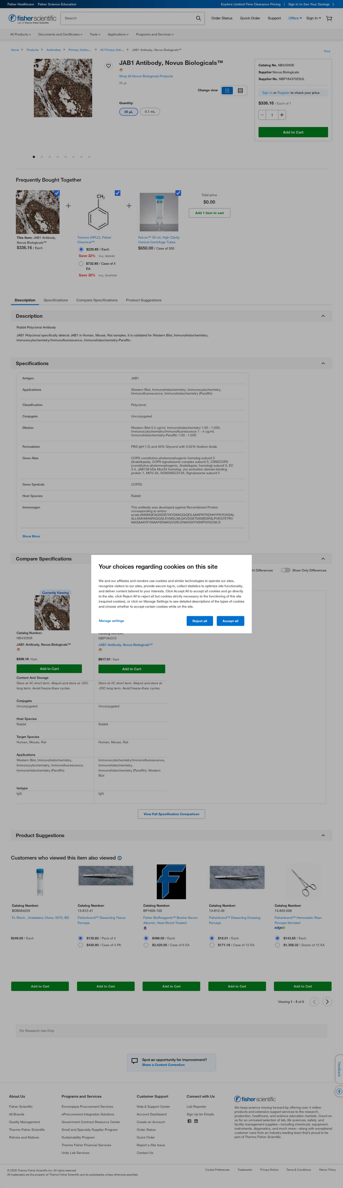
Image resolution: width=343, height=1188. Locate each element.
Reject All (199, 621)
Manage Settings (111, 621)
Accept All (230, 621)
